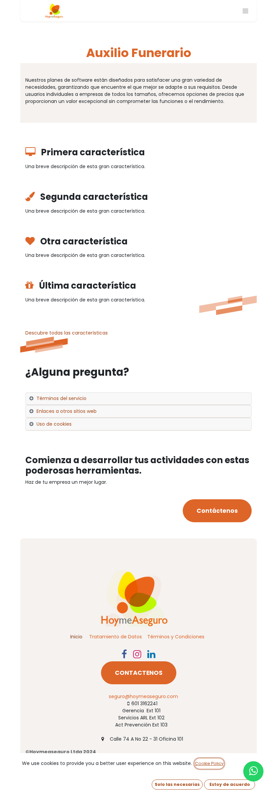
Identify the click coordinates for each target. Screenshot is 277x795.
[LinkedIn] (151, 654)
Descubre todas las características (66, 332)
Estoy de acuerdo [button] (229, 784)
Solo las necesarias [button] (177, 784)
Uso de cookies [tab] (54, 424)
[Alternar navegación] (245, 10)
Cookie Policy (209, 763)
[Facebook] (124, 654)
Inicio (76, 636)
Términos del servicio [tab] (61, 398)
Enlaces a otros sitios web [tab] (66, 411)
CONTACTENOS (138, 673)
